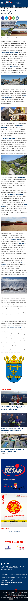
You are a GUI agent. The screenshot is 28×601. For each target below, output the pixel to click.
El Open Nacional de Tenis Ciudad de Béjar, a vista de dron (13, 450)
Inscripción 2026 (6, 569)
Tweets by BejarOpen (14, 531)
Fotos (22, 566)
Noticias (15, 566)
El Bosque (21, 243)
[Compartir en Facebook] (3, 18)
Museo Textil (21, 177)
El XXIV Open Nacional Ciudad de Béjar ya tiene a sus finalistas (12, 429)
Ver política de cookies (19, 598)
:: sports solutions (15, 582)
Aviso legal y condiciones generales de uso (18, 579)
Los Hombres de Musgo (15, 327)
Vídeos (3, 568)
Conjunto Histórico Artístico (9, 52)
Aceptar (11, 598)
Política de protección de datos (7, 580)
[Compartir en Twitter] (6, 18)
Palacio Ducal (13, 66)
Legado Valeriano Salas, (9, 138)
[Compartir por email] (17, 18)
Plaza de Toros (15, 239)
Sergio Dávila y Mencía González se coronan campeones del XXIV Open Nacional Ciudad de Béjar (13, 408)
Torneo (8, 566)
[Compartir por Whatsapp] (13, 18)
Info (2, 566)
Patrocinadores (12, 568)
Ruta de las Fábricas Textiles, (15, 194)
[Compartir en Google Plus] (10, 18)
